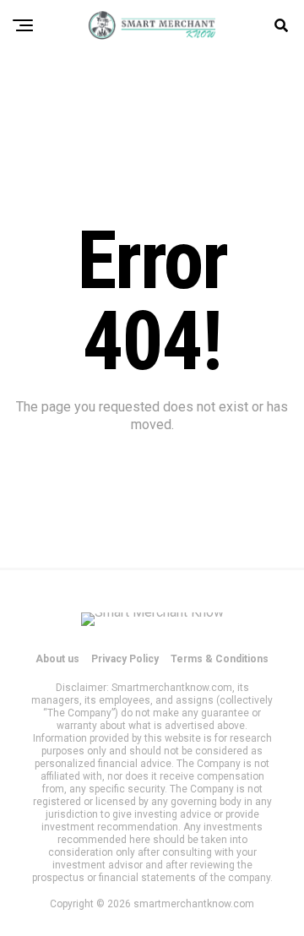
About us (57, 659)
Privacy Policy (125, 659)
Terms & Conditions (220, 659)
